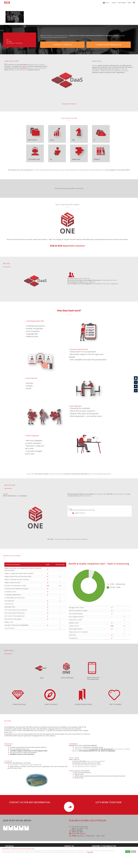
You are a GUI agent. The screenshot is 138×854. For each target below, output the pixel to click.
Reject (133, 851)
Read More (90, 852)
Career (114, 3)
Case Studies (122, 3)
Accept (127, 851)
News (129, 3)
